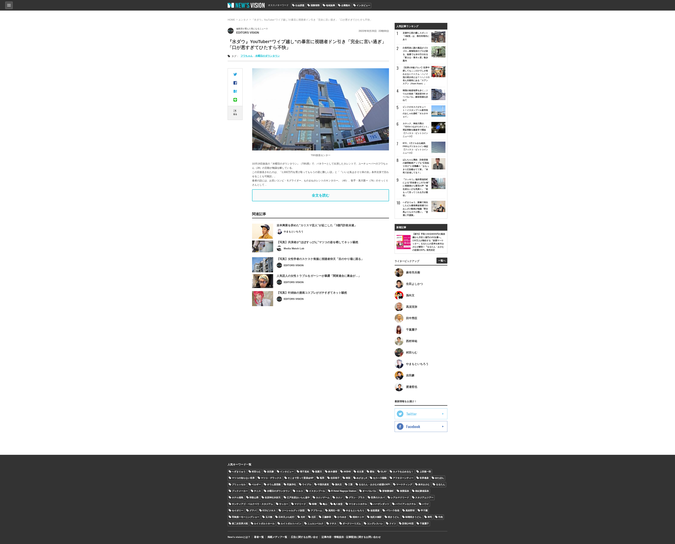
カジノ (339, 497)
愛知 (372, 471)
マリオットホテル (358, 504)
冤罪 (322, 478)
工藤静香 (326, 517)
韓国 (348, 478)
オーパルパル (369, 491)
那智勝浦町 (388, 491)
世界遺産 (424, 478)
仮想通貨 (375, 510)
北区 (313, 517)
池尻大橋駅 (376, 517)
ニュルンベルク (315, 523)
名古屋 (360, 471)
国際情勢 (315, 5)
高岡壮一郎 (334, 510)
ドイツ (392, 523)
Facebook (413, 426)
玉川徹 (268, 517)
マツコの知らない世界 (243, 478)
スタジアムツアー (424, 497)
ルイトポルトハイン (291, 523)
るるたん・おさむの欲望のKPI (374, 484)
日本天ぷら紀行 (286, 517)
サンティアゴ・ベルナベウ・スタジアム (252, 504)
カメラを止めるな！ (403, 471)
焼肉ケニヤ (358, 517)
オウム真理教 (274, 484)
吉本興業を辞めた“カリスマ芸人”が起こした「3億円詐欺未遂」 (317, 225)
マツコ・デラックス (271, 478)
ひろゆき (341, 517)
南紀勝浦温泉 (422, 491)
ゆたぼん (439, 478)
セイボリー (237, 510)
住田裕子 (335, 478)
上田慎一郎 (425, 471)
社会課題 (299, 5)
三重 (350, 484)
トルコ (299, 491)
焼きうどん (393, 517)
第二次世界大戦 (240, 523)
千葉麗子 (424, 523)
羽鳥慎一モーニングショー (245, 517)
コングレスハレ (375, 523)
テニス (257, 491)
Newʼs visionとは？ (239, 537)
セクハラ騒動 (380, 478)
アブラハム (316, 510)
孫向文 (338, 484)
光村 (303, 517)
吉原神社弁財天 (273, 497)
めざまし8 (361, 478)
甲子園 (424, 510)
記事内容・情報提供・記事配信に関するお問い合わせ (351, 537)
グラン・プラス (357, 497)
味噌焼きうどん (413, 517)
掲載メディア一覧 (277, 537)
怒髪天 (318, 471)
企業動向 (345, 5)
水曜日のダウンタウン (267, 55)
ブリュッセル (239, 484)
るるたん (440, 484)
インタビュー (363, 5)
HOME (231, 19)
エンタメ (243, 19)
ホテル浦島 (237, 497)
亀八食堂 (338, 504)
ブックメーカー (240, 491)
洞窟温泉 (404, 491)
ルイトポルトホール (264, 523)
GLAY (384, 471)
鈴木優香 (332, 471)
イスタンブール (317, 491)
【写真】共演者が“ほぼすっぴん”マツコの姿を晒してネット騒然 (317, 242)
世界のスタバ (378, 497)
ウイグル (306, 484)
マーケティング (404, 484)
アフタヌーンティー (403, 478)
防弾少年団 (408, 523)
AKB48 (347, 471)
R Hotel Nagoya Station (343, 491)
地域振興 (330, 5)
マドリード (300, 504)
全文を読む (320, 195)
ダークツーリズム (352, 523)
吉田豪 (270, 471)
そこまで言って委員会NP (301, 478)
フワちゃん (246, 55)
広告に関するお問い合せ (304, 537)
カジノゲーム (323, 497)
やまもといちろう (355, 510)
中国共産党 (323, 484)
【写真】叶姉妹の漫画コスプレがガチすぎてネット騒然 (312, 292)
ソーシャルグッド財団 (293, 510)
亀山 (325, 504)
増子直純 (304, 471)
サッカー (283, 504)
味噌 (314, 504)
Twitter (411, 413)
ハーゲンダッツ (381, 504)
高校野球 (410, 510)
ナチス (333, 523)
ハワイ (425, 504)
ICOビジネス (269, 510)
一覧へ (442, 260)
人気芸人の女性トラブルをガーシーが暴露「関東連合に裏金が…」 (319, 275)
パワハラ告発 (392, 510)
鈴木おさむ (424, 484)
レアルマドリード (400, 497)
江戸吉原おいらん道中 (298, 497)
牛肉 (440, 517)
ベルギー (256, 484)
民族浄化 (291, 484)
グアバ (252, 510)
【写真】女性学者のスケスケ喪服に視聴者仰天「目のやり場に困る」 (320, 258)
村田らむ (256, 471)
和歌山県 (254, 497)
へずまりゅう (239, 471)
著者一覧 (259, 537)
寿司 (430, 517)
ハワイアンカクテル (405, 504)
